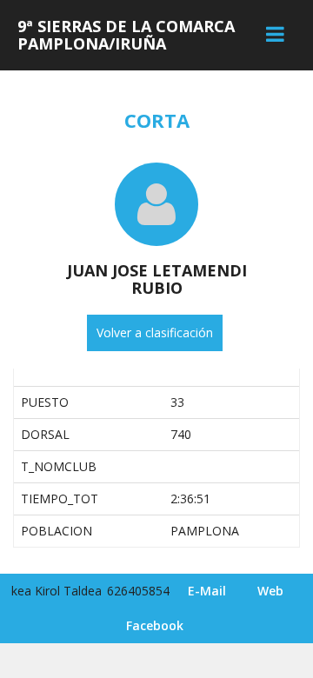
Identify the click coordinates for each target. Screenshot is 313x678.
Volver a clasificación (155, 332)
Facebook (154, 625)
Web (270, 590)
